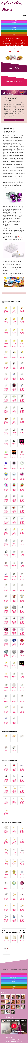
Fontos (13, 34)
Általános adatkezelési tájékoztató (14, 1041)
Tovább (14, 120)
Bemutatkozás (14, 20)
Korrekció (14, 33)
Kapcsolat (14, 31)
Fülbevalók (13, 22)
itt (18, 236)
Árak (14, 25)
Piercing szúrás (13, 24)
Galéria (14, 27)
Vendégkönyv (14, 29)
